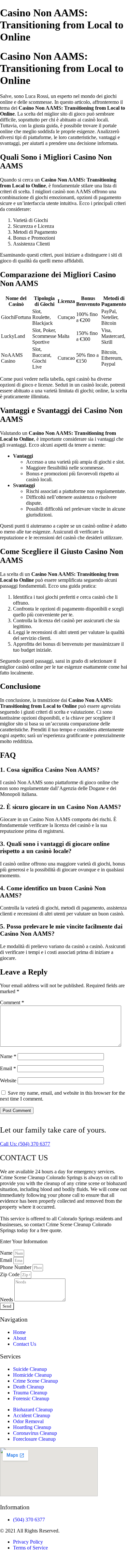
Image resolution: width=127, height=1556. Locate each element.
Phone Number (16, 1267)
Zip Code (10, 1274)
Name (8, 1056)
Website (8, 1080)
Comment (12, 1002)
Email (8, 1068)
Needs (7, 1299)
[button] (25, 1144)
